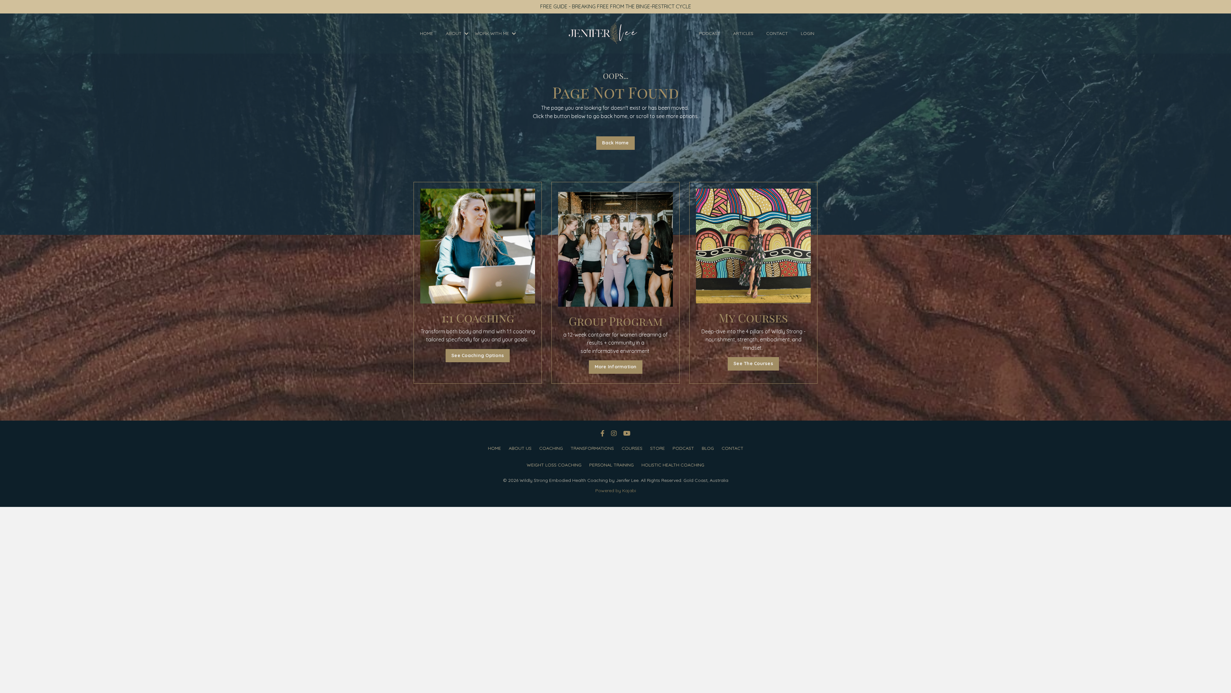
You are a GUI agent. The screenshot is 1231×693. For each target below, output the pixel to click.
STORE (657, 448)
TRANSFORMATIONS (592, 448)
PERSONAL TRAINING (611, 465)
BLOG (708, 448)
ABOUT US (520, 448)
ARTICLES (743, 33)
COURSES (632, 448)
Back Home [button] (615, 143)
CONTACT (777, 33)
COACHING (551, 448)
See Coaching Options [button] (477, 355)
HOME (426, 33)
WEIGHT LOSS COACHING (554, 465)
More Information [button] (616, 367)
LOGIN (807, 33)
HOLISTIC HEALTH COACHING (672, 465)
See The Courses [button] (753, 363)
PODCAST (709, 33)
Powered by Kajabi (615, 490)
